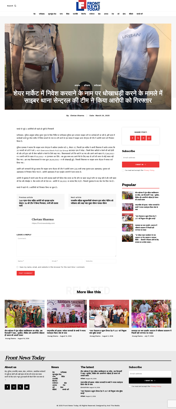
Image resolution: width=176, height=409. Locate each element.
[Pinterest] (143, 138)
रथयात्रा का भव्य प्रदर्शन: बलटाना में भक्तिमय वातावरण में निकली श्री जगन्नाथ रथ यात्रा (146, 227)
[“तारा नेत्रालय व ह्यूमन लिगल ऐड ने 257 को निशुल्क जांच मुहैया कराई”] (127, 217)
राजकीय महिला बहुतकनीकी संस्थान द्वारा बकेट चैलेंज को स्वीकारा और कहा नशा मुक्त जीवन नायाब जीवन (92, 201)
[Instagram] (13, 387)
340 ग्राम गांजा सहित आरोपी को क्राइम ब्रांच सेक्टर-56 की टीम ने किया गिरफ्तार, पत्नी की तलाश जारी (38, 203)
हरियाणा (87, 85)
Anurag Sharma (10, 338)
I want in (139, 164)
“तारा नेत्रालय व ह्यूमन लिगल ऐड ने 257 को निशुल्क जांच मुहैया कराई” (145, 217)
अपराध (77, 85)
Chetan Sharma (77, 115)
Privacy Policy (149, 170)
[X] (138, 138)
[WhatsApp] (149, 138)
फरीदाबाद (98, 85)
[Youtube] (26, 387)
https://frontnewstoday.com (43, 223)
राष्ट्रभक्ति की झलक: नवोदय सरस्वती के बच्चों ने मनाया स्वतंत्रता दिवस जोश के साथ (147, 207)
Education (85, 387)
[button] (12, 5)
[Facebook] (132, 138)
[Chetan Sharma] (22, 221)
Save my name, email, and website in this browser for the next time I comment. (52, 267)
